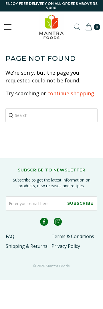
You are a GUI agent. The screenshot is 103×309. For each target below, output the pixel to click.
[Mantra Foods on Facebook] (44, 222)
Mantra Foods (58, 266)
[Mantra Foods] (51, 27)
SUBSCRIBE (80, 203)
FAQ (10, 236)
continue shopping (70, 93)
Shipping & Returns (26, 246)
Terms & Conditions (73, 236)
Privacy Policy (66, 246)
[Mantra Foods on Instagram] (58, 222)
